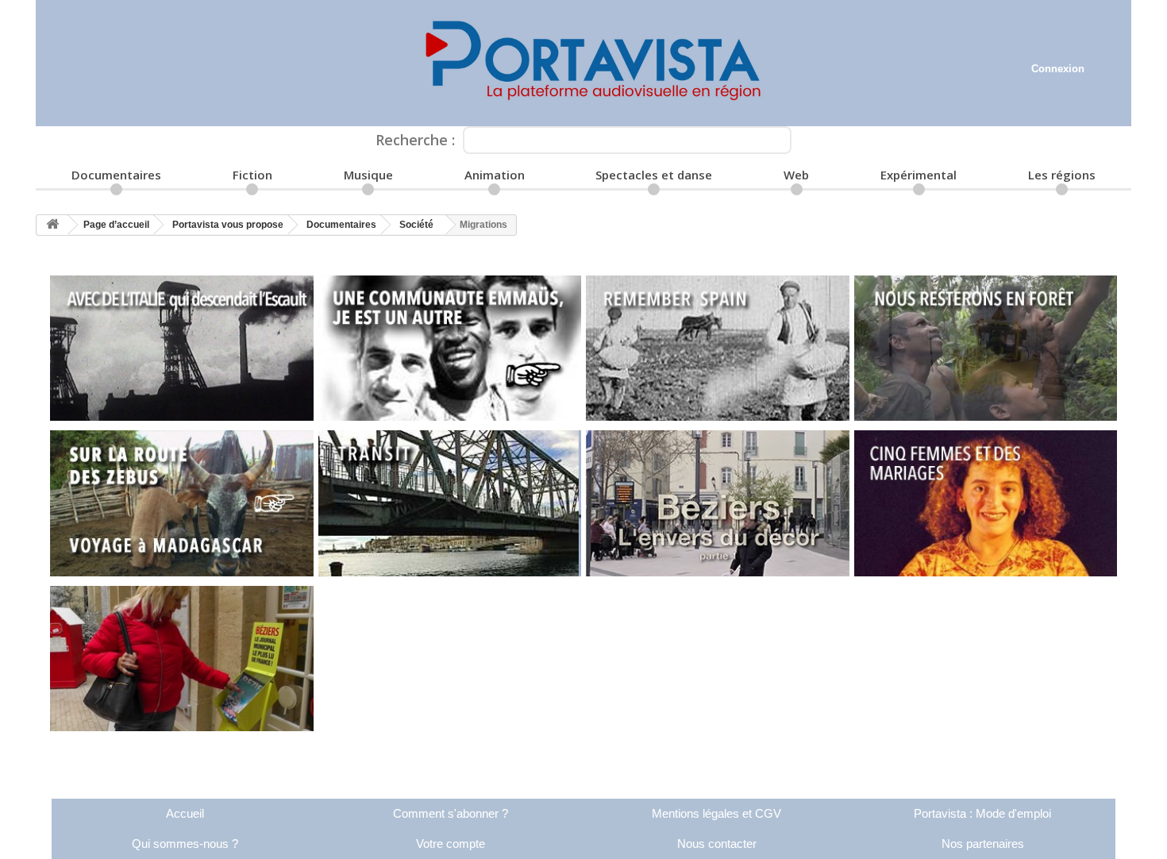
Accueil (185, 813)
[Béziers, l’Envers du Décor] (182, 659)
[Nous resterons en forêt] (986, 348)
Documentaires (116, 175)
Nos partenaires (983, 843)
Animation (494, 175)
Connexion (1057, 69)
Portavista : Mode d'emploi (982, 813)
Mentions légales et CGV (716, 813)
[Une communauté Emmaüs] (450, 348)
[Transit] (450, 503)
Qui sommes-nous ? (185, 843)
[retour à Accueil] (52, 225)
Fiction (252, 175)
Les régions (1062, 175)
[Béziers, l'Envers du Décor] (717, 503)
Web (796, 175)
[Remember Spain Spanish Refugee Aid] (717, 348)
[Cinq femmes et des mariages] (986, 503)
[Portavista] (583, 63)
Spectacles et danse (653, 175)
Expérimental (918, 175)
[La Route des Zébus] (182, 503)
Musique (368, 175)
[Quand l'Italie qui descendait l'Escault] (182, 348)
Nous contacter (717, 843)
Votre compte (450, 843)
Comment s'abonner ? (450, 813)
